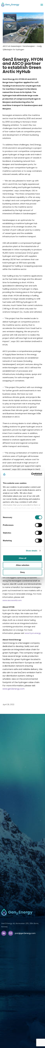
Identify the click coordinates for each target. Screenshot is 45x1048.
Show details (31, 551)
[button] (42, 4)
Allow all (22, 558)
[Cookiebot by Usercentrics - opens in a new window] (31, 474)
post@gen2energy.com (25, 933)
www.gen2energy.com (13, 688)
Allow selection (22, 565)
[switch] (38, 525)
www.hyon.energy (33, 633)
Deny (22, 572)
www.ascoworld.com (12, 600)
